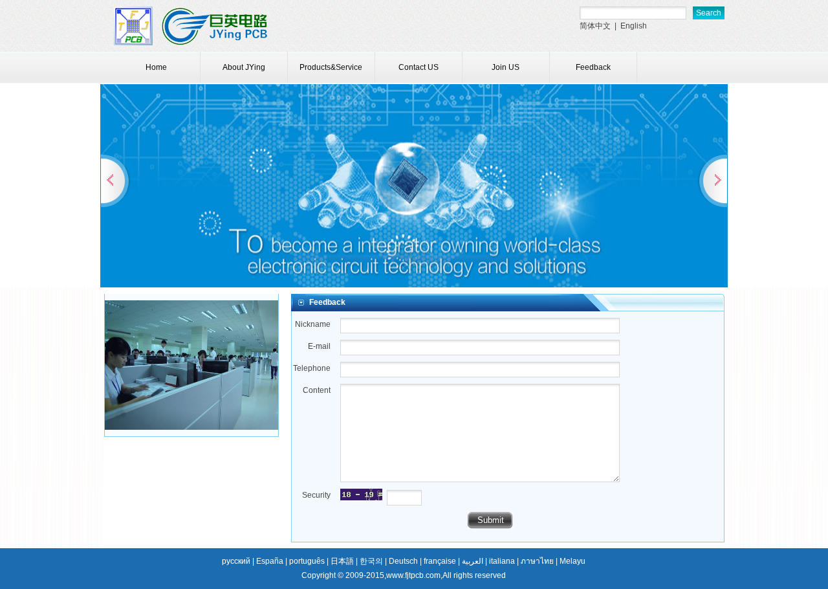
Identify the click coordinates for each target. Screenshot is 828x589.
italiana (502, 561)
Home (156, 67)
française (440, 561)
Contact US (418, 67)
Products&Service (331, 67)
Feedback (593, 67)
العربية (472, 561)
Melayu (572, 561)
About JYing (244, 67)
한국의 (371, 561)
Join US (505, 67)
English (633, 25)
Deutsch (403, 561)
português (307, 561)
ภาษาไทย (537, 561)
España (269, 561)
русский (236, 561)
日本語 (342, 561)
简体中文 (595, 25)
